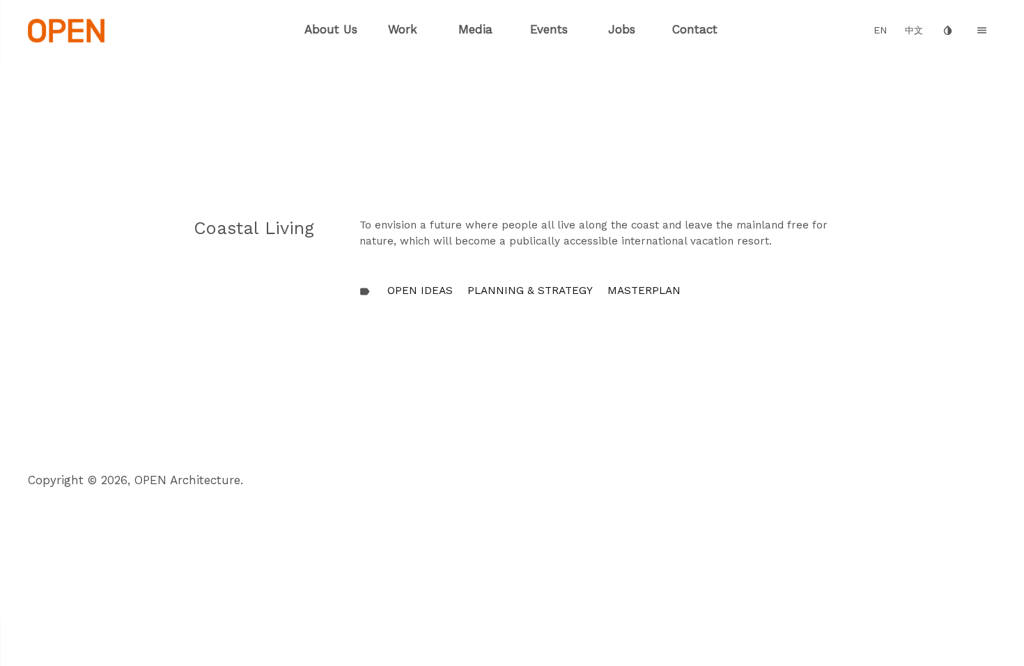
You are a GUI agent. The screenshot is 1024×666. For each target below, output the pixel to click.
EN (880, 30)
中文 (914, 30)
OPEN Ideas (420, 290)
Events (549, 29)
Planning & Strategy (530, 290)
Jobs (621, 29)
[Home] (66, 29)
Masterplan (644, 290)
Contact (694, 29)
